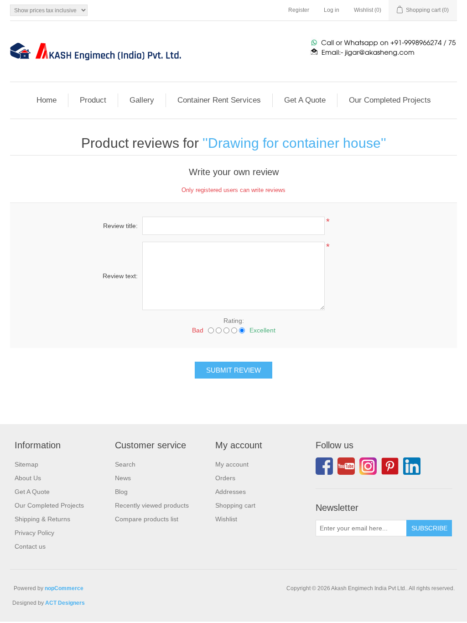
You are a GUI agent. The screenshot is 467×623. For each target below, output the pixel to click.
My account (232, 464)
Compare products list (146, 519)
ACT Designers (65, 603)
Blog (121, 491)
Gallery (142, 100)
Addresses (230, 491)
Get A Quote (305, 100)
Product (93, 100)
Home (46, 100)
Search (125, 464)
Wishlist (226, 519)
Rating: (233, 320)
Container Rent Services (219, 100)
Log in (331, 10)
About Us (28, 478)
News (123, 478)
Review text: (120, 276)
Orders (225, 478)
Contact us (30, 546)
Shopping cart (235, 505)
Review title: (120, 225)
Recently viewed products (152, 505)
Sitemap (26, 464)
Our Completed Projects (390, 100)
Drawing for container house (294, 143)
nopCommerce (64, 588)
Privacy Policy (34, 532)
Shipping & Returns (42, 519)
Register (298, 10)
